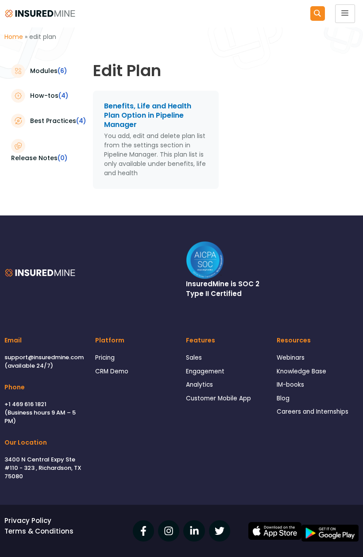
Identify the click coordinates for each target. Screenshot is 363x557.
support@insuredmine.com (44, 357)
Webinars (291, 357)
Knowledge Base (301, 371)
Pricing (105, 357)
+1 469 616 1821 (25, 404)
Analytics (199, 384)
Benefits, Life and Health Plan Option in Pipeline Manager (147, 115)
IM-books (290, 384)
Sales (194, 357)
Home (13, 36)
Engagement (205, 371)
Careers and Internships (312, 411)
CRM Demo (111, 371)
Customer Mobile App (218, 398)
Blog (283, 398)
